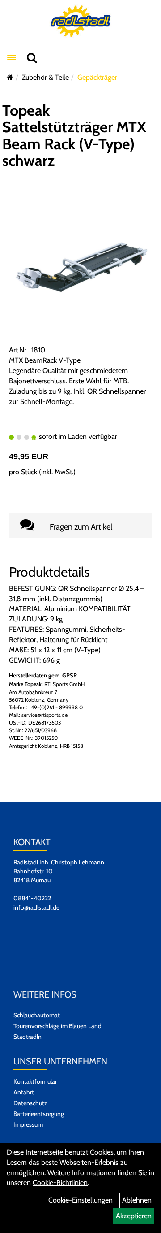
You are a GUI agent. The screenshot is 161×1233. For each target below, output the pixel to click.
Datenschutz (30, 1103)
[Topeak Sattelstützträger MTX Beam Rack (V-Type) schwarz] (80, 272)
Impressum (28, 1124)
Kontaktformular (35, 1081)
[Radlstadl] (80, 21)
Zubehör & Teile (45, 77)
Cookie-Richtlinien (60, 1182)
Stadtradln (27, 1037)
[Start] (10, 77)
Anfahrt (23, 1092)
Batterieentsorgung (38, 1114)
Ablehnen (137, 1200)
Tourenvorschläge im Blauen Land (57, 1026)
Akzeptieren (134, 1215)
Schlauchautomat (36, 1015)
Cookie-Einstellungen (80, 1200)
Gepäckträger (97, 77)
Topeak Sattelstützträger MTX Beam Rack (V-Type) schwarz (74, 135)
